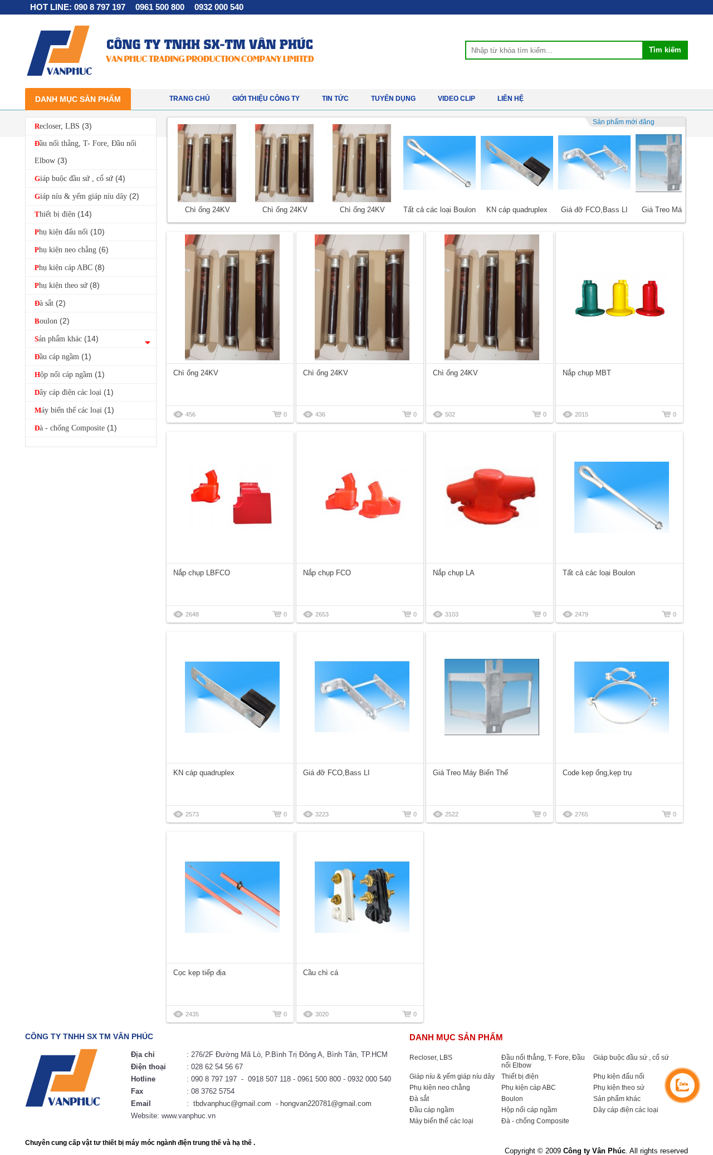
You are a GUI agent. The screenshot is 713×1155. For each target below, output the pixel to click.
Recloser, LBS (63, 125)
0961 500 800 (159, 7)
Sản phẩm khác (67, 338)
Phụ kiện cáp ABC (70, 267)
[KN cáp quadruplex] (517, 163)
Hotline (143, 1079)
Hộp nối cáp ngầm (70, 374)
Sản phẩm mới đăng (624, 122)
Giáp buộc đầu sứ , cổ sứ (80, 178)
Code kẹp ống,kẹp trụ (597, 773)
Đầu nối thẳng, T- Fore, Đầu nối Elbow (85, 152)
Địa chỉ (143, 1054)
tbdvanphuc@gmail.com (232, 1103)
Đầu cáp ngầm (63, 356)
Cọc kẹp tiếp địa (199, 972)
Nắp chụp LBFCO (201, 573)
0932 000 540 (218, 7)
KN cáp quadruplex (517, 209)
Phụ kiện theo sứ (67, 285)
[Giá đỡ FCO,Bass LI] (594, 163)
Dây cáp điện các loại (74, 392)
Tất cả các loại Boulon (439, 209)
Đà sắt (50, 302)
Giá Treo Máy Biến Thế (470, 773)
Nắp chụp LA (454, 573)
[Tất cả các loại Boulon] (439, 163)
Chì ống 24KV (207, 209)
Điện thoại (148, 1067)
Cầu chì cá (320, 972)
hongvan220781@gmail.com (326, 1103)
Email (141, 1103)
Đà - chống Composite (76, 427)
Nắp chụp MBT (587, 373)
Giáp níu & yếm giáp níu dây (87, 196)
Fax (137, 1091)
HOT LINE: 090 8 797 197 (77, 7)
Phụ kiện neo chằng (72, 249)
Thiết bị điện (63, 213)
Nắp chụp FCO (327, 573)
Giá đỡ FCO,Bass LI (594, 209)
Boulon (52, 320)
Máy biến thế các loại (74, 409)
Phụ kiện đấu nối (70, 231)
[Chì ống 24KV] (207, 163)
